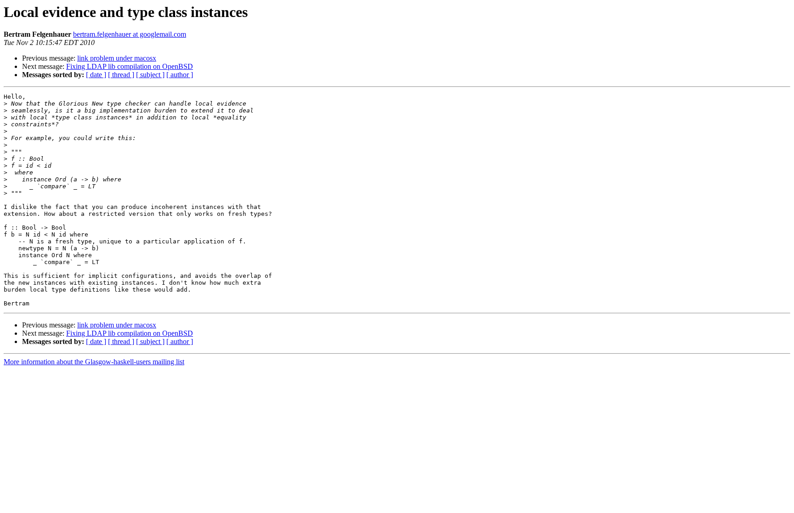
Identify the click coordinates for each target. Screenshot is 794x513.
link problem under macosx (116, 58)
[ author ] (179, 75)
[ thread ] (121, 75)
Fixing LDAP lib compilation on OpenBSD (129, 66)
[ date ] (96, 75)
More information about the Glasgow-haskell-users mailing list (94, 362)
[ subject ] (150, 75)
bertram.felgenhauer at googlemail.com (129, 34)
